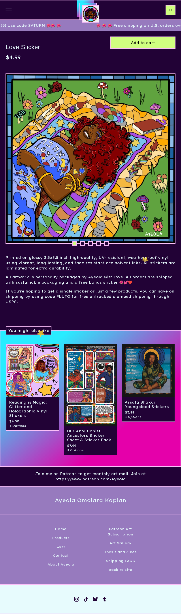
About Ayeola (60, 564)
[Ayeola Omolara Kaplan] (90, 14)
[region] (90, 25)
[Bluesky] (95, 599)
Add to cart (143, 42)
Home (60, 529)
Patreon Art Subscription (120, 531)
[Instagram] (76, 599)
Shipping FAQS (120, 561)
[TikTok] (86, 599)
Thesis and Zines (120, 552)
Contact (61, 555)
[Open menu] (9, 10)
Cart (61, 547)
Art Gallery (120, 543)
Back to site (120, 570)
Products (61, 538)
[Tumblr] (104, 599)
